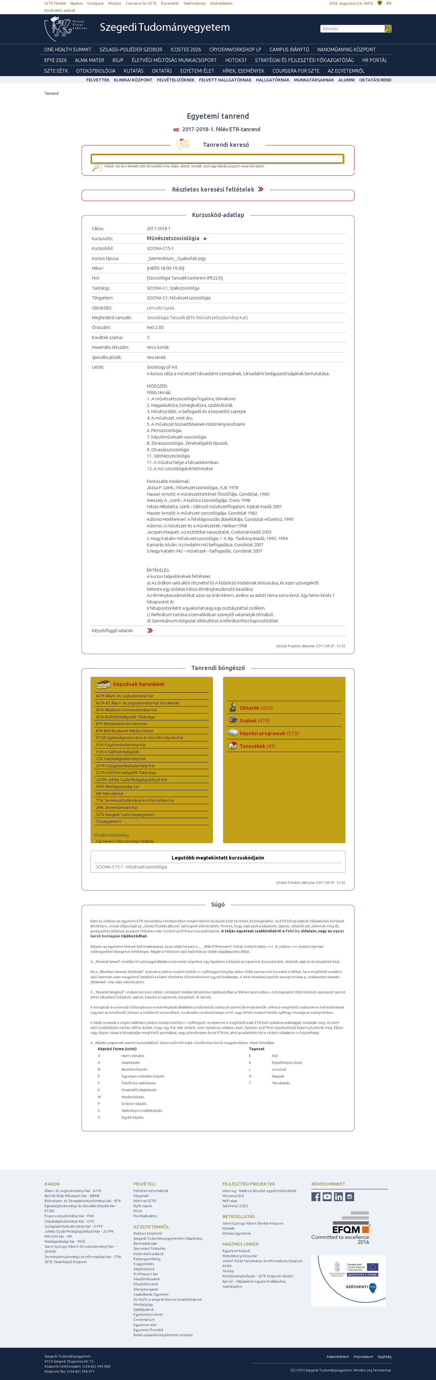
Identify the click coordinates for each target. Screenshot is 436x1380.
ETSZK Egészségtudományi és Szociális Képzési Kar (140, 737)
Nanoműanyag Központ (346, 49)
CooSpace (95, 3)
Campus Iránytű (289, 49)
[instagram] (349, 1196)
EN (388, 3)
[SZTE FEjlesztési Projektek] (348, 1281)
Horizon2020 (233, 1196)
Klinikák (228, 1228)
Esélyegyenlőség (146, 1259)
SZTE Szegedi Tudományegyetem (125, 814)
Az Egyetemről (346, 70)
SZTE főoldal (55, 3)
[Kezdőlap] (65, 29)
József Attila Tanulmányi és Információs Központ (262, 1261)
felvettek (97, 80)
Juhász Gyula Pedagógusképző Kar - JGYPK (79, 1231)
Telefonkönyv (194, 3)
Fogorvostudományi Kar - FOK (69, 1216)
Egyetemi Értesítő (148, 1330)
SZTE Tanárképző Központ (65, 1262)
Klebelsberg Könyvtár (239, 1256)
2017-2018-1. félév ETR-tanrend (221, 129)
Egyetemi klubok (236, 1251)
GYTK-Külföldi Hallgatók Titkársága (126, 772)
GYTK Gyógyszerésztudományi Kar (125, 766)
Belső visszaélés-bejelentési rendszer (163, 1335)
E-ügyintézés (143, 1264)
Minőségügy (143, 1304)
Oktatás (162, 70)
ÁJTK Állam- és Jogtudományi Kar (125, 696)
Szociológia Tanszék (166, 317)
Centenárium (144, 1319)
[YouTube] (326, 1196)
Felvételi (144, 1183)
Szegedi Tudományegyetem (165, 28)
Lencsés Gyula (160, 307)
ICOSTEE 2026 (186, 49)
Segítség (385, 1356)
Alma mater (89, 60)
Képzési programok (269, 733)
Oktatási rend (375, 80)
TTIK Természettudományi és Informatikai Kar (135, 800)
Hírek (137, 1211)
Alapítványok (144, 1269)
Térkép (228, 1271)
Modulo (114, 3)
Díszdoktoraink (145, 1284)
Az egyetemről (151, 1226)
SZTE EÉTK (56, 70)
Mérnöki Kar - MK (58, 1236)
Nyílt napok (142, 1206)
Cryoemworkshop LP (235, 49)
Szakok (255, 720)
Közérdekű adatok (59, 10)
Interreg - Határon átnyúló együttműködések (259, 1191)
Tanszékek (258, 746)
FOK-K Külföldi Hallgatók (117, 752)
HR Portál (374, 60)
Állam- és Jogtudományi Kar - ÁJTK (72, 1191)
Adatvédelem (221, 3)
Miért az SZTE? (145, 1201)
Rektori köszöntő (147, 1233)
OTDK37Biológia (95, 70)
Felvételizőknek (176, 80)
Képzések (141, 1196)
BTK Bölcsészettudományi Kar (216, 317)
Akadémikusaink (146, 1279)
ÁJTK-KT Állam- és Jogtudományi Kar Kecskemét (137, 703)
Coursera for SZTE (141, 3)
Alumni (346, 80)
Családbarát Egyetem (150, 1294)
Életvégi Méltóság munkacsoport (174, 60)
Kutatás (134, 70)
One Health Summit (67, 49)
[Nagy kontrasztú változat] (380, 2)
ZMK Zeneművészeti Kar (117, 807)
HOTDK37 (236, 60)
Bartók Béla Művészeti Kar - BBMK (72, 1196)
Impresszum (363, 1356)
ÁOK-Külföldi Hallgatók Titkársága (125, 717)
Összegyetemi (108, 821)
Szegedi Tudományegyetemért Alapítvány (168, 1238)
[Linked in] (337, 1196)
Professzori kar (145, 1274)
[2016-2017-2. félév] (176, 129)
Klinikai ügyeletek (236, 1233)
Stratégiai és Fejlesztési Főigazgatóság (304, 60)
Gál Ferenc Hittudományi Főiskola (125, 841)
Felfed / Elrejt (260, 189)
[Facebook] (315, 1196)
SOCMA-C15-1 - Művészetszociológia (131, 866)
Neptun (76, 3)
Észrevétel (170, 3)
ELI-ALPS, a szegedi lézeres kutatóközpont (167, 1299)
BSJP (117, 60)
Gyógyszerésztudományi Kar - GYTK (73, 1226)
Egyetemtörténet (148, 1314)
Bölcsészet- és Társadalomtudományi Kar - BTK (82, 1201)
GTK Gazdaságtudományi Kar (121, 758)
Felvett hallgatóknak (225, 80)
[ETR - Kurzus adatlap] (203, 238)
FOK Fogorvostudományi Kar (121, 745)
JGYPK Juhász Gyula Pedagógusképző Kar (132, 779)
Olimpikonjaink (145, 1289)
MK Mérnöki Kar (110, 793)
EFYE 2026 (55, 60)
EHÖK (227, 1266)
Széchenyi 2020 (235, 1206)
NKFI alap (229, 1201)
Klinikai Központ (133, 80)
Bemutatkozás (145, 1243)
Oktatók (256, 708)
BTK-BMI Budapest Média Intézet (124, 731)
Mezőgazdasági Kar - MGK (64, 1241)
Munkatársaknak (314, 80)
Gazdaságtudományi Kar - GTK (69, 1221)
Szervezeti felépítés (149, 1248)
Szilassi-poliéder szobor (131, 49)
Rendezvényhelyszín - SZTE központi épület (257, 1276)
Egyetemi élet (197, 70)
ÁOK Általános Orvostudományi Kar (126, 710)
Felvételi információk (150, 1191)
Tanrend (51, 93)
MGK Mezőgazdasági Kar (117, 786)
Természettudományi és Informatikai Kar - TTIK (82, 1257)
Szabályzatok (143, 1309)
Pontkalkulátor (145, 1216)
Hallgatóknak (272, 80)
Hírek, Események (243, 70)
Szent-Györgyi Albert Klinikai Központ (253, 1223)
